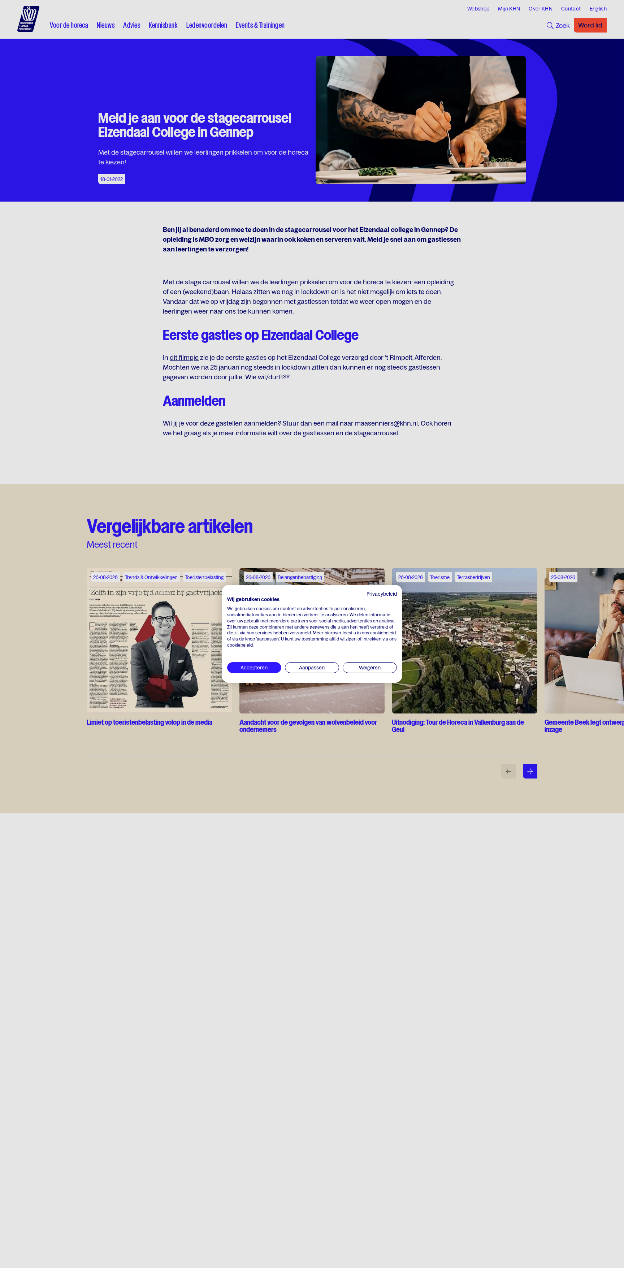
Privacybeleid (382, 594)
